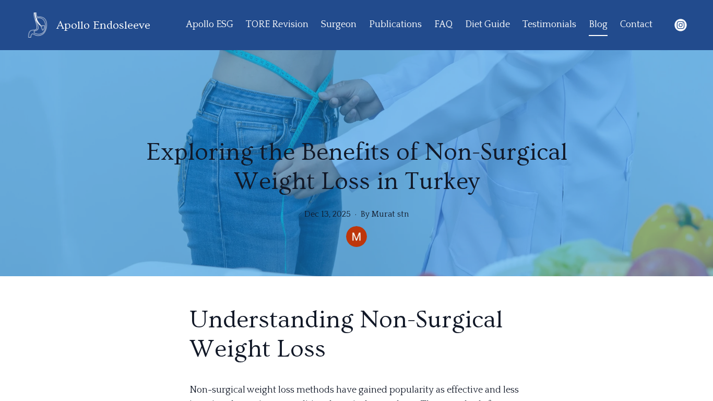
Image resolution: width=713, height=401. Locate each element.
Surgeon (338, 24)
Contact (636, 24)
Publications (395, 24)
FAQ (443, 24)
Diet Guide (487, 24)
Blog (598, 24)
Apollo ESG (209, 24)
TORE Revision (277, 24)
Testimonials (549, 24)
